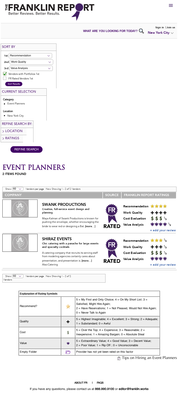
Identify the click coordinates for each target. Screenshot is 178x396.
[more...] (90, 226)
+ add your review (163, 230)
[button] (30, 55)
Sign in (159, 27)
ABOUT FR (80, 383)
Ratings (12, 138)
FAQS (100, 383)
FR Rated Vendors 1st (20, 78)
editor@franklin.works (133, 389)
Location (14, 131)
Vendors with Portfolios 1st (23, 74)
